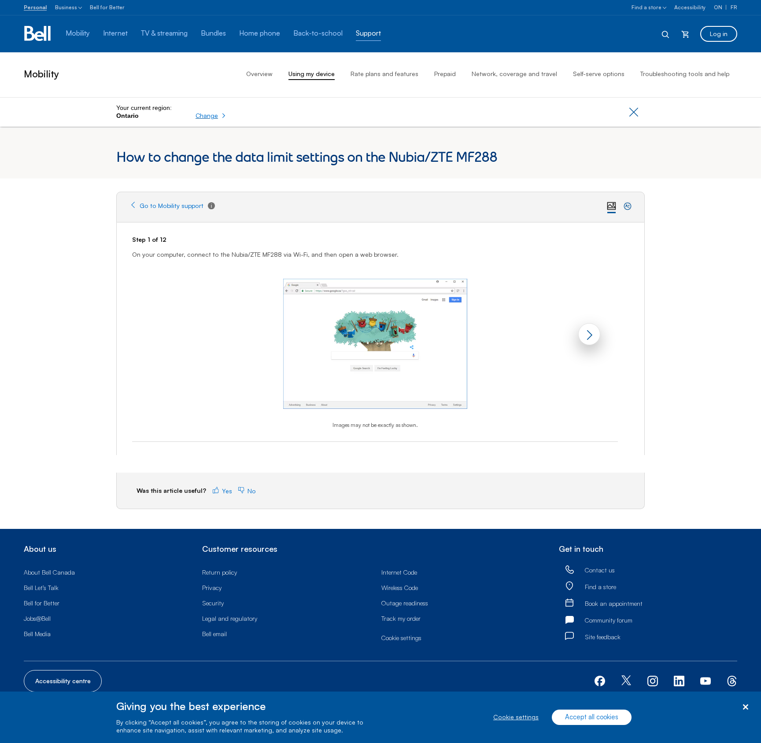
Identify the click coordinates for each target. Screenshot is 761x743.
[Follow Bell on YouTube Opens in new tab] (705, 680)
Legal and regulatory (229, 618)
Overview (259, 73)
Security (213, 603)
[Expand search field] (666, 34)
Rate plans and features (384, 73)
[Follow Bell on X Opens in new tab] (626, 681)
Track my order (401, 618)
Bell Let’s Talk (41, 587)
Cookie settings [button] (401, 637)
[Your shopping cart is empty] (685, 34)
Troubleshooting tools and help (684, 73)
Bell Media (37, 633)
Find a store (646, 7)
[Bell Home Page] (38, 33)
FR (734, 7)
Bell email (214, 633)
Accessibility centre (63, 681)
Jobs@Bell (37, 618)
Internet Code (399, 572)
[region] (380, 717)
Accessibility (690, 7)
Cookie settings (516, 717)
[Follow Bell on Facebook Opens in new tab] (600, 680)
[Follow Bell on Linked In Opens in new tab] (679, 680)
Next (589, 334)
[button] (211, 115)
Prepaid (445, 73)
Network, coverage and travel (514, 73)
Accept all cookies (591, 717)
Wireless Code (399, 587)
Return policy (219, 572)
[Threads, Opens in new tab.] (732, 680)
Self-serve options (598, 73)
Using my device (311, 73)
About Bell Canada (49, 572)
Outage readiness (404, 603)
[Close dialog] (745, 707)
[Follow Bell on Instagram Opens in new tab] (652, 681)
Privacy (212, 587)
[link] (569, 570)
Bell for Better (107, 7)
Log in (719, 33)
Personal (35, 7)
